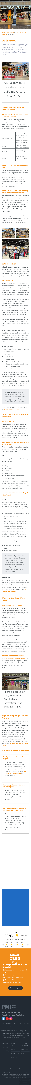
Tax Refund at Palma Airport (15, 772)
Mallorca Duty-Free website (15, 658)
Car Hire (13, 1049)
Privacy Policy (4, 1047)
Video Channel (24, 1049)
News (22, 1053)
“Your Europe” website (11, 410)
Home (3, 32)
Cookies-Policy (5, 1051)
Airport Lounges (15, 1053)
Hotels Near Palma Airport (24, 1044)
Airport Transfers (13, 1044)
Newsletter (14, 1057)
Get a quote (16, 988)
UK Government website (14, 590)
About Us (3, 1055)
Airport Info (10, 32)
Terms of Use (4, 1043)
